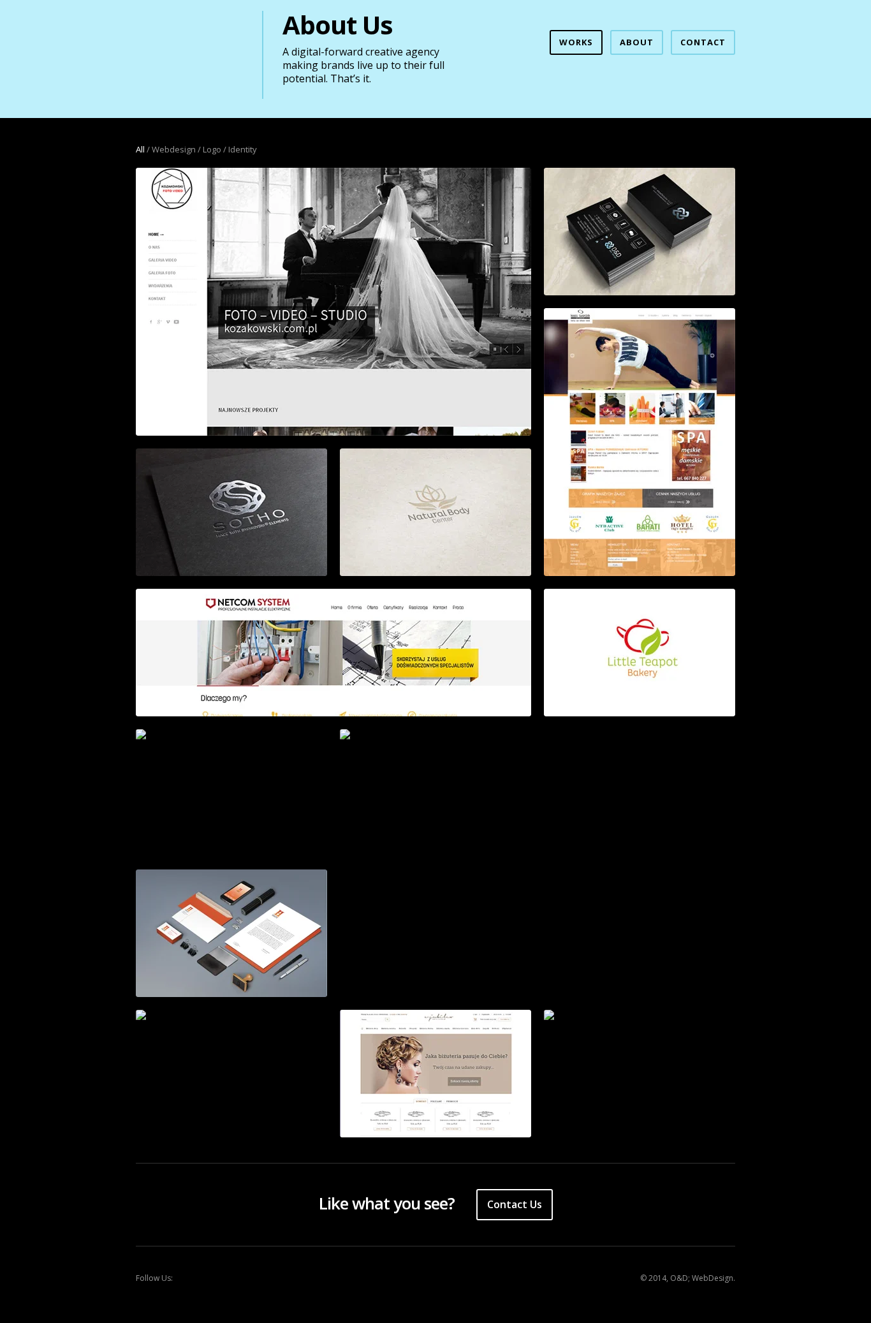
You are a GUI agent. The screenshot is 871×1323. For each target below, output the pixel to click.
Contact (703, 42)
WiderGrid (189, 48)
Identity (242, 149)
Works (576, 42)
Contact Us (514, 1204)
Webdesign (174, 149)
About (637, 42)
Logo (212, 149)
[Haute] (231, 933)
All (140, 149)
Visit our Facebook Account (193, 1278)
